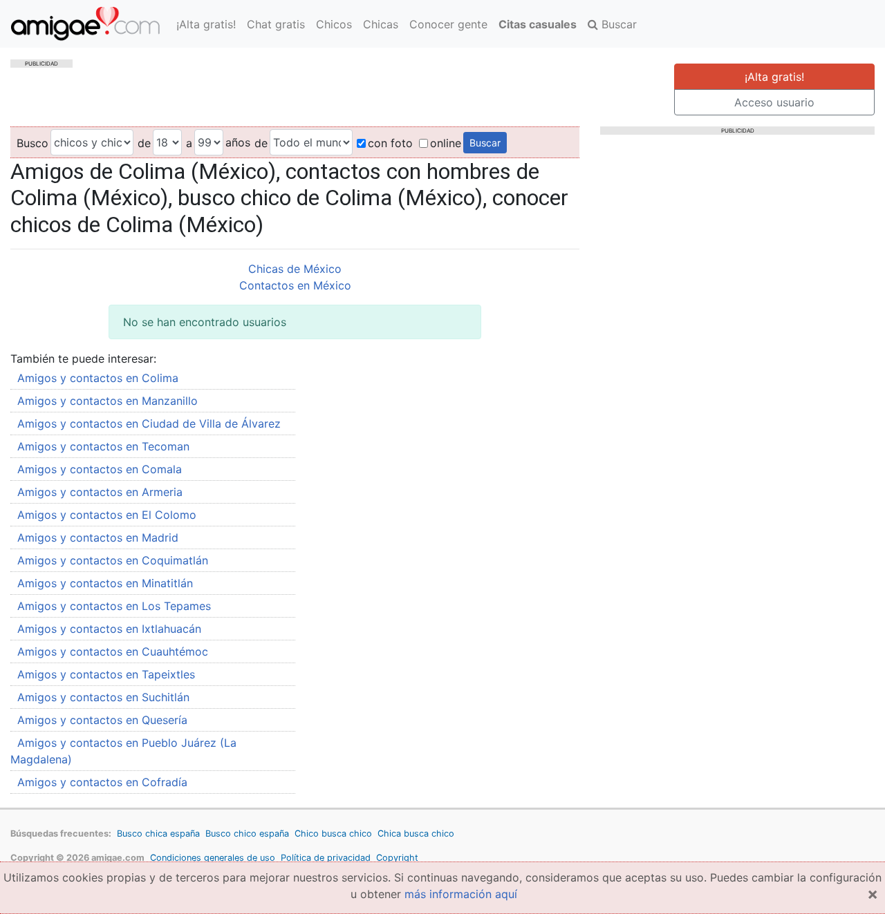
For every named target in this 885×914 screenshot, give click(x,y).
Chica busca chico (416, 833)
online (445, 143)
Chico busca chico (333, 833)
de (144, 143)
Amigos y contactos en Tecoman (103, 446)
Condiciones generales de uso (212, 858)
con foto (390, 143)
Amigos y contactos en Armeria (100, 492)
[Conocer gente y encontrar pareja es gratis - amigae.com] (85, 24)
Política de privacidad (326, 858)
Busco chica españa (158, 833)
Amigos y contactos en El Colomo (106, 515)
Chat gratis (276, 24)
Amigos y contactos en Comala (99, 469)
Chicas (380, 24)
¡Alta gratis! (206, 24)
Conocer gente (448, 24)
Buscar (617, 24)
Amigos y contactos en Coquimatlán (112, 560)
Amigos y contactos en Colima (97, 378)
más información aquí (460, 894)
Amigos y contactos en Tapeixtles (106, 674)
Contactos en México (295, 285)
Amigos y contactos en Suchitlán (103, 697)
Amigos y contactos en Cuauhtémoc (112, 651)
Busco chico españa (247, 833)
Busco (32, 143)
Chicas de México (295, 269)
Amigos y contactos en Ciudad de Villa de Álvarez (149, 423)
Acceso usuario (774, 102)
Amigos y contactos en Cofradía (102, 782)
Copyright (397, 858)
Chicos (334, 24)
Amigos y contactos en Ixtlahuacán (109, 629)
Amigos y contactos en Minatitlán (105, 583)
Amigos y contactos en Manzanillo (107, 401)
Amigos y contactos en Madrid (97, 537)
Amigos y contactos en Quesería (102, 720)
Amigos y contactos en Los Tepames (114, 606)
